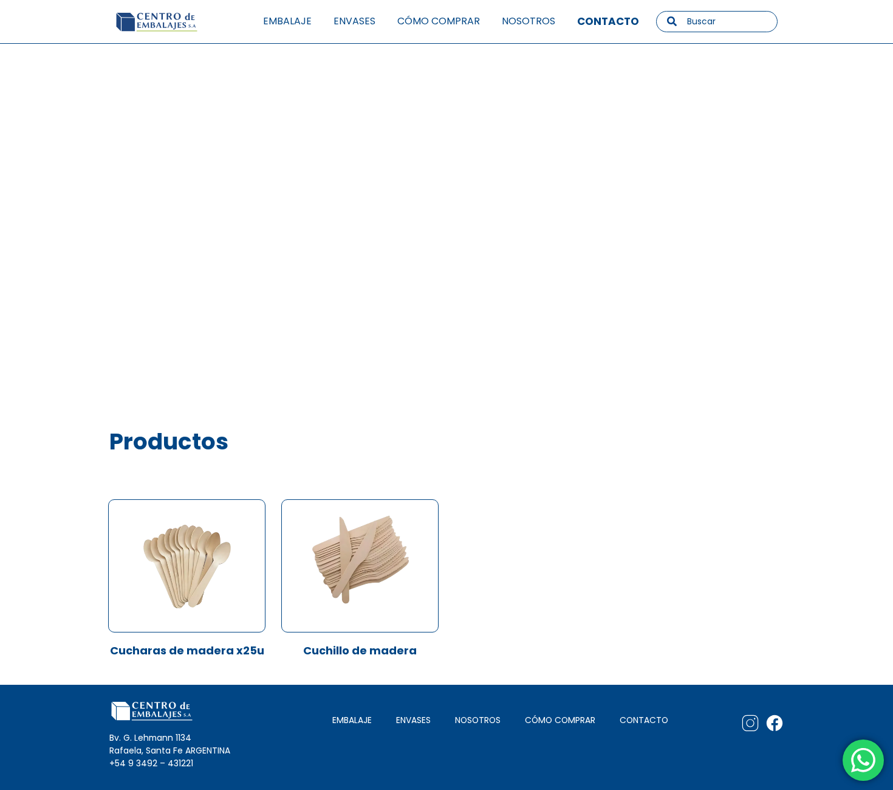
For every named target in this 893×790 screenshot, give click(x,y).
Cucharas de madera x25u (187, 650)
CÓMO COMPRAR (560, 720)
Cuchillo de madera (360, 650)
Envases (354, 21)
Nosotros (528, 21)
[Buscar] (672, 21)
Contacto (608, 21)
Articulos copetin (213, 205)
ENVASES (413, 720)
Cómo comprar (438, 21)
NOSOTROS (478, 720)
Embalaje (287, 21)
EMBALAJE (352, 720)
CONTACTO (644, 720)
